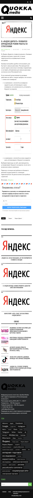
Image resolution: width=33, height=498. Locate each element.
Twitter (20, 432)
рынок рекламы (6, 471)
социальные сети (20, 470)
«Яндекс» (11, 180)
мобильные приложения (20, 462)
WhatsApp (4, 435)
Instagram (21, 426)
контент (19, 456)
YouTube (23, 435)
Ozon (15, 429)
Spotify (21, 429)
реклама (21, 464)
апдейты (17, 444)
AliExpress (5, 423)
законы (24, 449)
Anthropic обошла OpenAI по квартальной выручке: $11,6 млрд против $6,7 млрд (19, 349)
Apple (11, 423)
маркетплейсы (8, 459)
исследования (9, 456)
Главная (4, 492)
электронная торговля (10, 474)
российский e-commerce (12, 467)
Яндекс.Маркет (7, 444)
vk (25, 432)
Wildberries (13, 435)
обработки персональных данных (22, 210)
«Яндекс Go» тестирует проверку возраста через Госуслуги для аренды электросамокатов (20, 368)
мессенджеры (6, 462)
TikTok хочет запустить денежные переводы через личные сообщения (20, 358)
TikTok (13, 432)
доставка (18, 449)
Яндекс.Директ (18, 218)
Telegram (5, 432)
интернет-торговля (11, 452)
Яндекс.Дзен (15, 441)
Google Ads (13, 426)
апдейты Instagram (6, 447)
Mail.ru (4, 429)
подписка (4, 464)
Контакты (15, 493)
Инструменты (5, 49)
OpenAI (9, 429)
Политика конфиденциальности (21, 492)
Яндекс (10, 218)
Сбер (14, 438)
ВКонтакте (6, 438)
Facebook (19, 423)
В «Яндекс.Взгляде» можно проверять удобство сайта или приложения (16, 287)
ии (29, 449)
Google (5, 426)
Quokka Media (16, 495)
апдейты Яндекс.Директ (7, 449)
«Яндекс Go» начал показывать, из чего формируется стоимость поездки (16, 259)
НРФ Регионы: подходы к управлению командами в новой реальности (20, 338)
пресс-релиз (12, 464)
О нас (9, 492)
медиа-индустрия (21, 459)
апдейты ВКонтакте (19, 447)
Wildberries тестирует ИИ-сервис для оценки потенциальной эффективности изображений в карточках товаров (20, 330)
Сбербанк (20, 438)
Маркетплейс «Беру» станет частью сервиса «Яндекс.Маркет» (16, 314)
